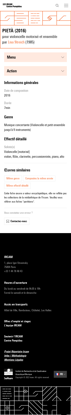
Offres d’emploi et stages (17, 321)
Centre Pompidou (13, 340)
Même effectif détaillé (17, 185)
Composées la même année (39, 178)
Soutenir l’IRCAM (13, 336)
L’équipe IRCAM (13, 325)
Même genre (12, 178)
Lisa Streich (16, 42)
